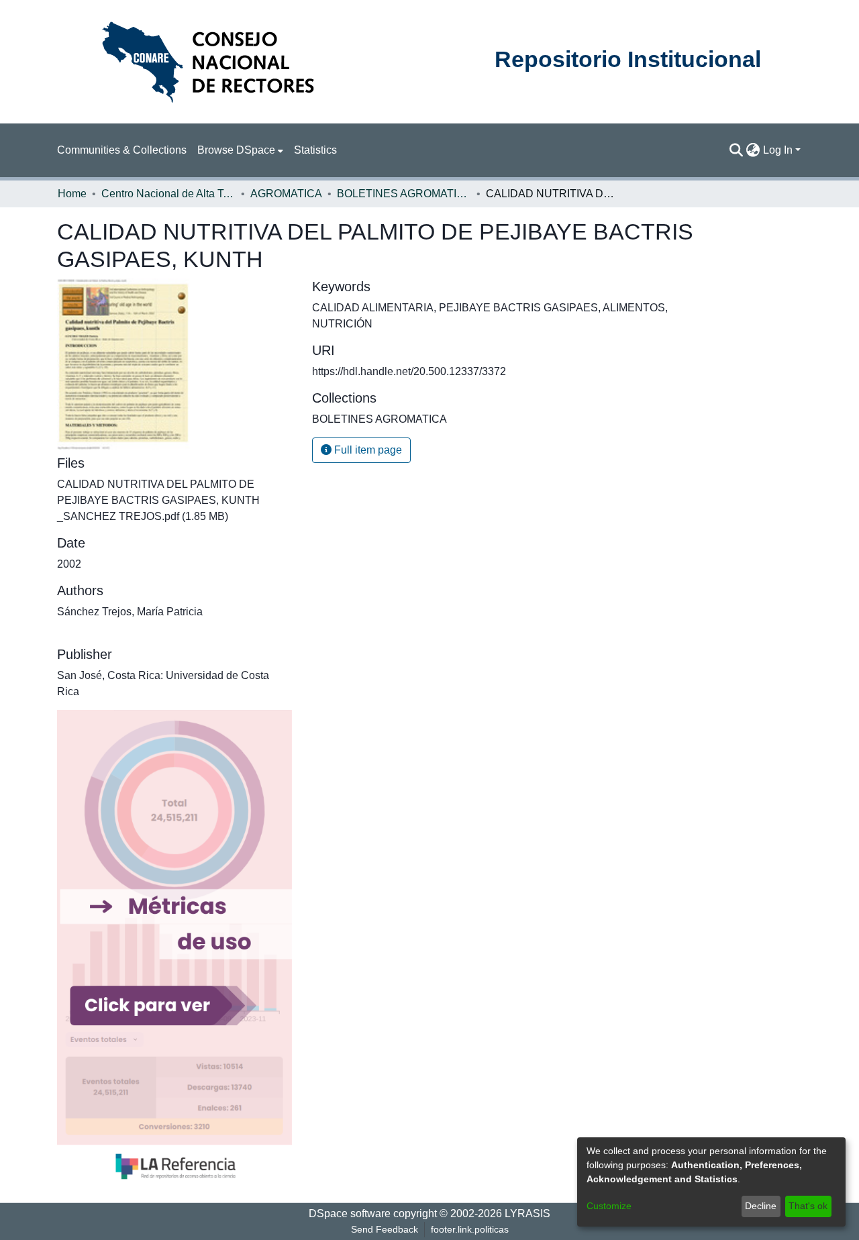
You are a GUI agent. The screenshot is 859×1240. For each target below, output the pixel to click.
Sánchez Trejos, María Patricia (130, 611)
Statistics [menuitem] (315, 150)
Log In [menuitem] (778, 150)
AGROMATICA (286, 193)
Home (72, 193)
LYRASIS (527, 1213)
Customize (609, 1205)
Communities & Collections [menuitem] (122, 150)
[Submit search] (736, 150)
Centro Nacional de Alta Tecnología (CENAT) (168, 193)
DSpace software (350, 1213)
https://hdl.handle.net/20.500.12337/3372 (409, 371)
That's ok (808, 1205)
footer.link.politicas (470, 1229)
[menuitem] (240, 150)
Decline (760, 1205)
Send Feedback (384, 1229)
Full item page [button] (367, 450)
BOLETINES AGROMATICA (404, 193)
